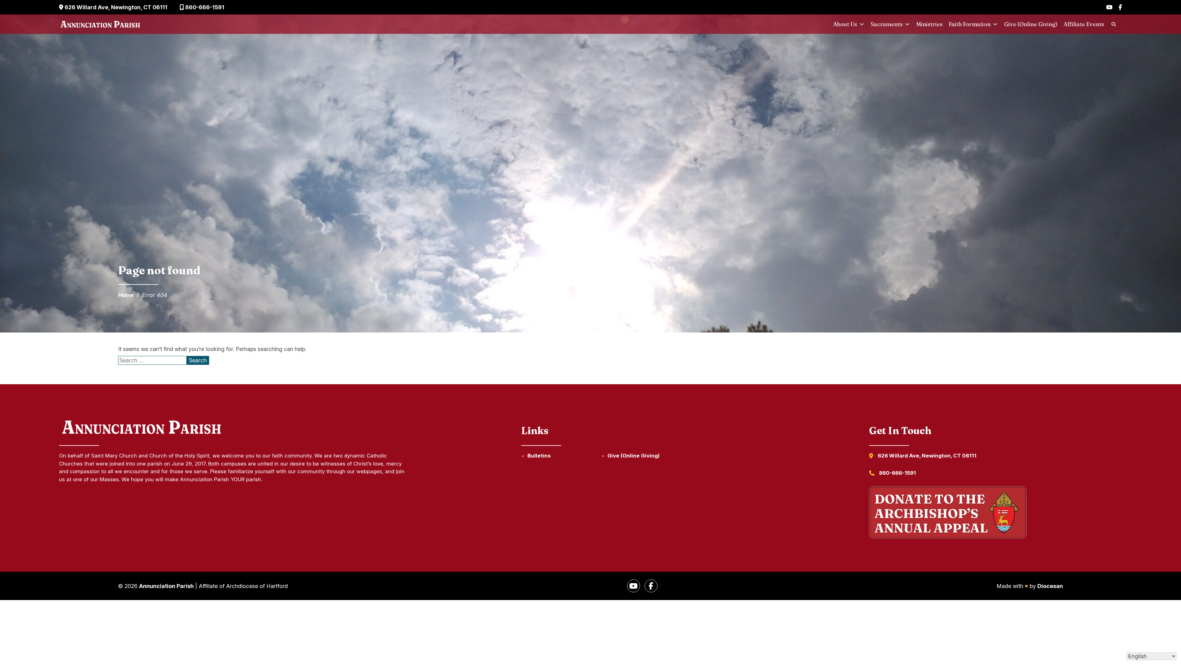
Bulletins (539, 456)
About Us (845, 24)
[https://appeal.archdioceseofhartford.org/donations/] (948, 513)
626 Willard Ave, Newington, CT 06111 (115, 7)
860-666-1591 (204, 7)
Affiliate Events (1084, 24)
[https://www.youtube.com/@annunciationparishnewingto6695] (633, 585)
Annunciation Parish (166, 586)
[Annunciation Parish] (100, 24)
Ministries (929, 24)
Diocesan (1050, 586)
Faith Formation (970, 24)
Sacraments (887, 24)
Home (126, 295)
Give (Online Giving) (1030, 24)
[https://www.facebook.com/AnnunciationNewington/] (651, 585)
